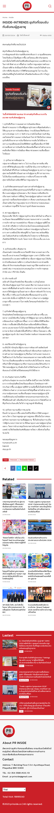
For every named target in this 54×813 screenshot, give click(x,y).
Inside (11, 17)
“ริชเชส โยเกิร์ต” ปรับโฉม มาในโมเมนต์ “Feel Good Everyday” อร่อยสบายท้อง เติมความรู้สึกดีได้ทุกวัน (14, 541)
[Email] (30, 468)
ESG (21, 651)
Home (5, 17)
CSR (21, 711)
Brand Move (24, 680)
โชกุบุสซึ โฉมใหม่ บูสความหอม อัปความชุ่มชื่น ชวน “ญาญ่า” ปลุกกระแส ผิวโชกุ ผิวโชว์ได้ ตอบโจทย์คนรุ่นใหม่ (14, 575)
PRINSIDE (13, 460)
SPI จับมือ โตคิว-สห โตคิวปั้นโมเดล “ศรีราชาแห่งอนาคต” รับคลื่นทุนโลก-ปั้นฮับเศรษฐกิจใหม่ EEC (14, 609)
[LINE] (24, 468)
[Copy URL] (36, 468)
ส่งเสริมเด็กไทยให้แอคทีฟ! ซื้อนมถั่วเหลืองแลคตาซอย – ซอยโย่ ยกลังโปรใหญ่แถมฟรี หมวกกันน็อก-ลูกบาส (39, 575)
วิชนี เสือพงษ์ (24, 35)
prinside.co (16, 804)
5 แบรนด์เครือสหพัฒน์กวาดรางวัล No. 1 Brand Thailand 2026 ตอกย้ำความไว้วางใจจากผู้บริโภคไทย (39, 609)
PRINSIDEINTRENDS (27, 460)
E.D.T (21, 666)
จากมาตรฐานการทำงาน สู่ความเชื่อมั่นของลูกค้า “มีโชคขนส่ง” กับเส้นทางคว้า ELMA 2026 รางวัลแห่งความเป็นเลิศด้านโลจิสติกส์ (14, 506)
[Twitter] (18, 468)
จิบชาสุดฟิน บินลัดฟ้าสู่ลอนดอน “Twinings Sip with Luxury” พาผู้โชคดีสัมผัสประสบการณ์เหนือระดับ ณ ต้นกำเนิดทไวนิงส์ (35, 660)
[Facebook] (12, 468)
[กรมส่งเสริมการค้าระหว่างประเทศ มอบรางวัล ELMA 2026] (40, 527)
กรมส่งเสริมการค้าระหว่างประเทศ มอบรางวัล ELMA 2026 (39, 539)
